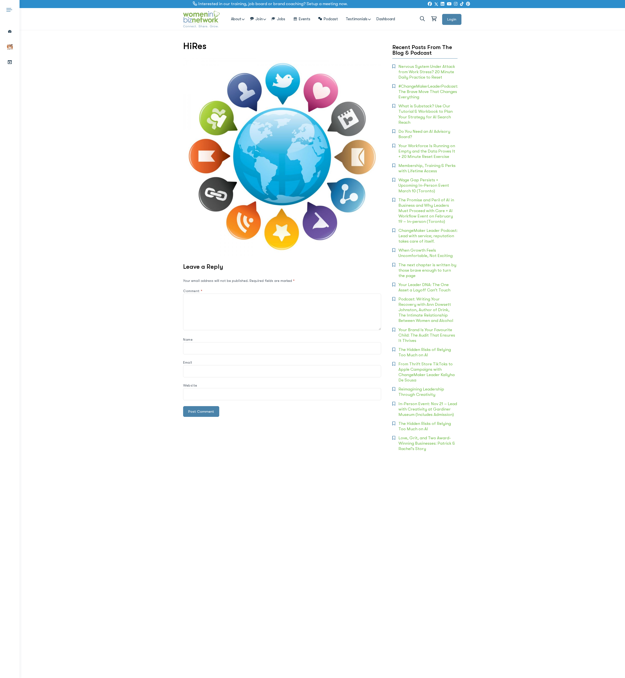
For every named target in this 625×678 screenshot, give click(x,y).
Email (187, 362)
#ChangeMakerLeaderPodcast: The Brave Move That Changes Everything (428, 91)
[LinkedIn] (442, 4)
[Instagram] (456, 4)
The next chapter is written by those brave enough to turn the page (427, 270)
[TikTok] (462, 4)
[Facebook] (430, 4)
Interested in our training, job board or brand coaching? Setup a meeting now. (273, 3)
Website (190, 385)
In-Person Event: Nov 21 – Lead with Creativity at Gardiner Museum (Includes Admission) (427, 409)
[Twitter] (436, 4)
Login (451, 19)
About (236, 19)
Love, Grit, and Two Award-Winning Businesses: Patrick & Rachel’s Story (426, 443)
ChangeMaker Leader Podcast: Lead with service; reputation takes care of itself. (428, 236)
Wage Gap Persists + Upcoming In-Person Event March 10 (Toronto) (423, 185)
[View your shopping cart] (433, 19)
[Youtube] (449, 4)
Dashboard (385, 19)
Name (188, 339)
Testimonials (356, 19)
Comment (193, 291)
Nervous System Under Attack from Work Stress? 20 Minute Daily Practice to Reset (426, 72)
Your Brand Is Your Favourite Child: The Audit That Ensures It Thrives (426, 335)
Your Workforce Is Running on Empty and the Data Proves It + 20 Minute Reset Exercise (426, 151)
